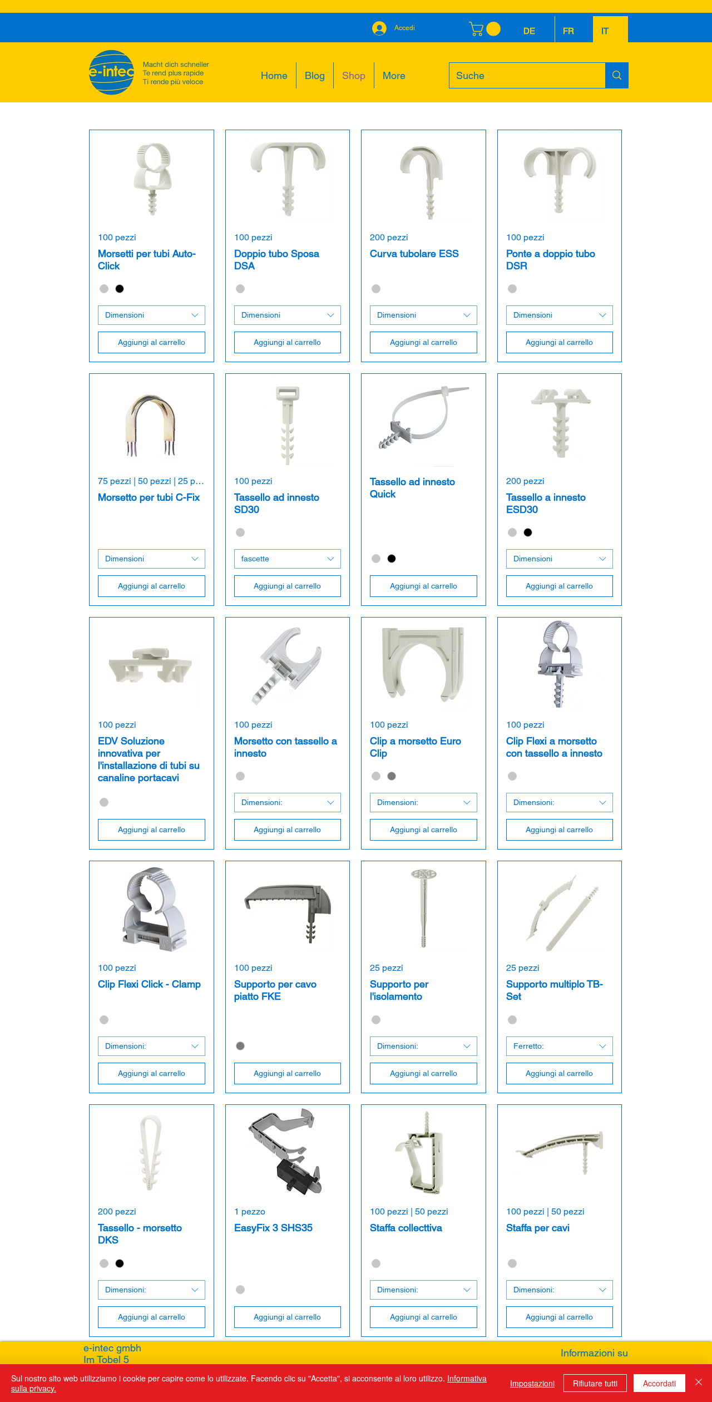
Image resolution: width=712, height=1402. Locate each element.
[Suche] (616, 75)
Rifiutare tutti (595, 1383)
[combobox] (151, 315)
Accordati (659, 1383)
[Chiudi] (698, 1383)
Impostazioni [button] (532, 1383)
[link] (486, 29)
